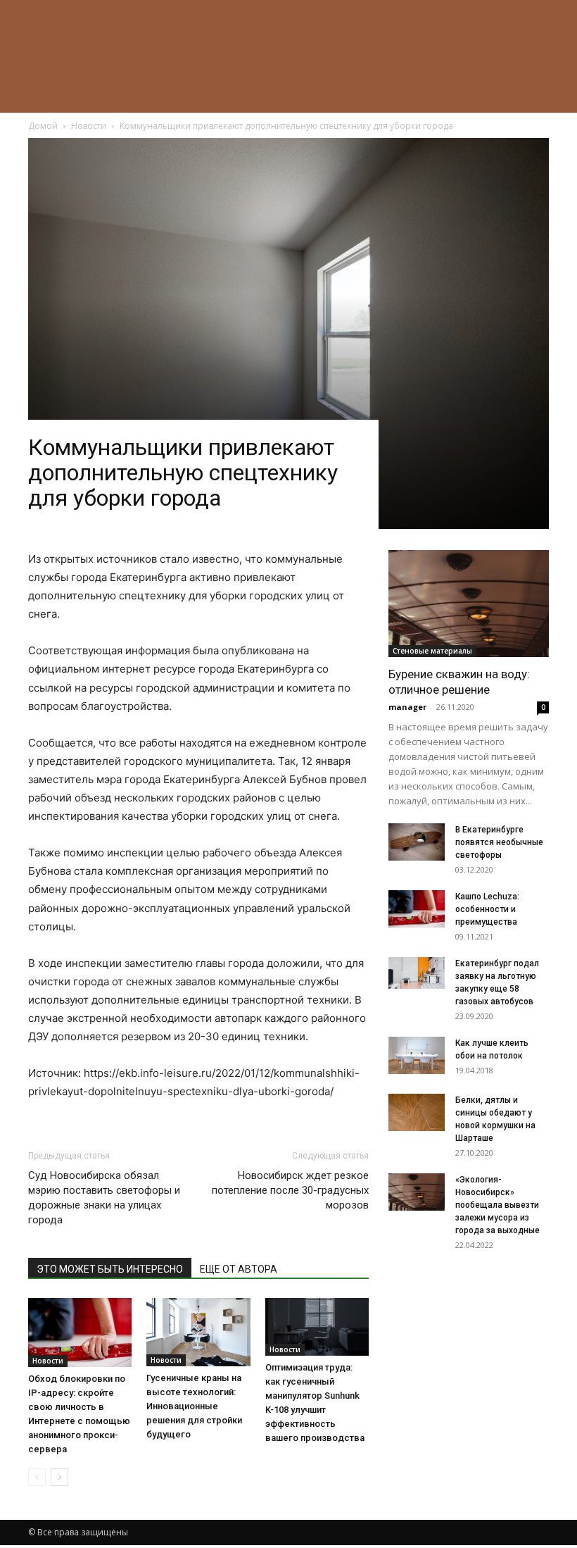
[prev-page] (37, 1477)
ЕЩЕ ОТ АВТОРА (238, 1269)
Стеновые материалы (432, 651)
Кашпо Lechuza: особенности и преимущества (487, 909)
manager (407, 706)
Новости (47, 1361)
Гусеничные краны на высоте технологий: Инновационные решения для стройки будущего (194, 1406)
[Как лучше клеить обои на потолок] (416, 1055)
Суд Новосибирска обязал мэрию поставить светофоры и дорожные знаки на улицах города (104, 1197)
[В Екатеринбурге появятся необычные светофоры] (416, 842)
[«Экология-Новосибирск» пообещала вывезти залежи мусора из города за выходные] (416, 1192)
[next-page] (59, 1477)
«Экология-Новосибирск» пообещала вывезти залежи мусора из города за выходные (497, 1205)
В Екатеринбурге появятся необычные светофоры (499, 842)
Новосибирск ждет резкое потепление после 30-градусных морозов (290, 1190)
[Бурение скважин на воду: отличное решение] (468, 603)
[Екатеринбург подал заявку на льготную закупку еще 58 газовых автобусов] (416, 973)
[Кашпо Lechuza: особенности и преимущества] (416, 909)
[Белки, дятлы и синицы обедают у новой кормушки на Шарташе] (416, 1112)
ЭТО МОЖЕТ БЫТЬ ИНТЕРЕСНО (110, 1269)
